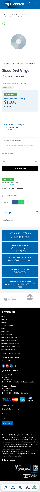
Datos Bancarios (7, 334)
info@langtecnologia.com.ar (20, 248)
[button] (20, 168)
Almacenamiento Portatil (18, 14)
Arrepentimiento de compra (12, 353)
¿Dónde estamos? (7, 325)
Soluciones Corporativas (10, 347)
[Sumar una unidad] (36, 161)
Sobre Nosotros (7, 319)
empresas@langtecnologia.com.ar (20, 260)
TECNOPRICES (20, 76)
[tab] (20, 212)
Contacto (5, 322)
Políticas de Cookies (8, 341)
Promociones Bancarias (10, 344)
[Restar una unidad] (4, 161)
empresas (5, 331)
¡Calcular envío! (9, 184)
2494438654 (21, 272)
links (3, 328)
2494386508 (21, 237)
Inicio (5, 14)
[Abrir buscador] (30, 2)
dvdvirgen (8, 76)
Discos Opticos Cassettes (12, 16)
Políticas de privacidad (10, 338)
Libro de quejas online (9, 350)
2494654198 (21, 251)
